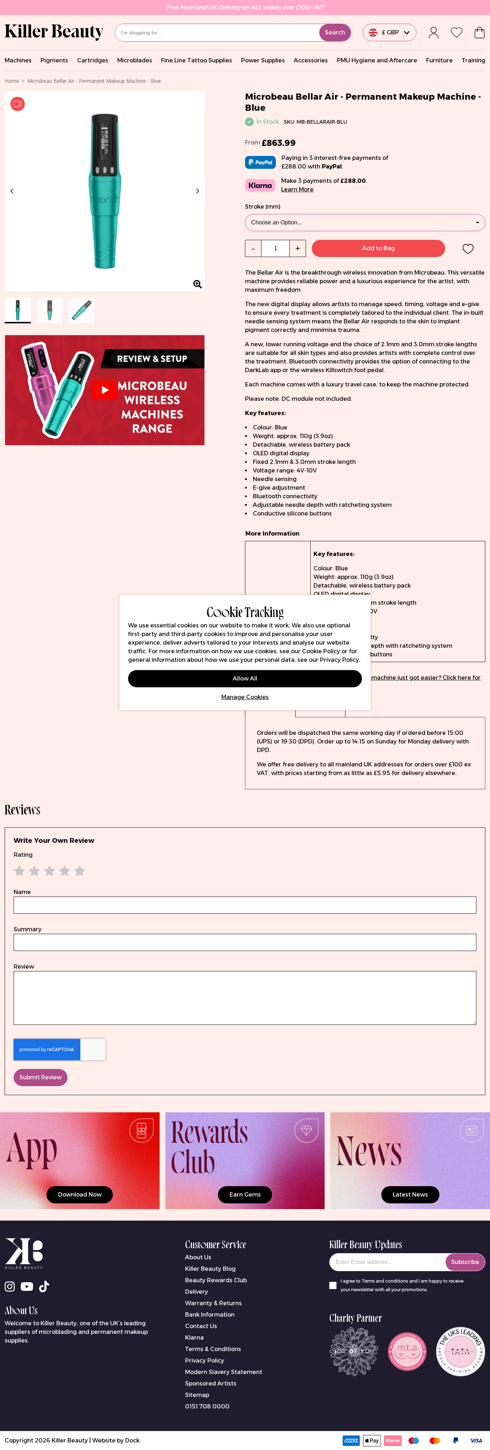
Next (196, 191)
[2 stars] (29, 870)
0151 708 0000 (207, 1406)
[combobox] (233, 32)
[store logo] (54, 32)
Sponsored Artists (210, 1383)
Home (12, 80)
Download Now (80, 1194)
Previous (13, 191)
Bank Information (210, 1314)
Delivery (196, 1291)
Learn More (297, 189)
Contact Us (201, 1326)
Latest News (410, 1194)
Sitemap (197, 1395)
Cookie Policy (321, 651)
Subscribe (465, 1262)
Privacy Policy (204, 1360)
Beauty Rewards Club (216, 1280)
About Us (198, 1257)
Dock (132, 1440)
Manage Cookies (245, 697)
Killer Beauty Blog (210, 1268)
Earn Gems (245, 1194)
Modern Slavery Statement (223, 1372)
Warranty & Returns (213, 1303)
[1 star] (21, 870)
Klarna (194, 1337)
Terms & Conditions (213, 1349)
